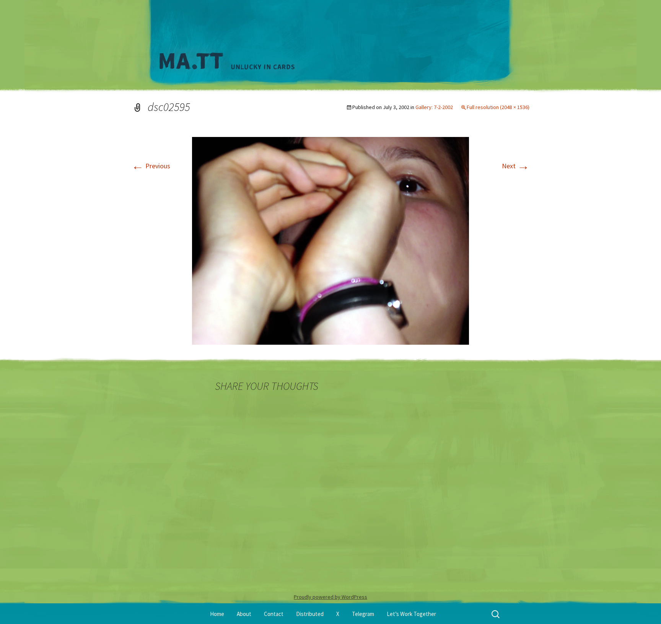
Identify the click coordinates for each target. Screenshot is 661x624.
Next (515, 165)
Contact (273, 613)
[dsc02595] (330, 240)
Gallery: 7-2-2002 (434, 107)
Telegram (363, 613)
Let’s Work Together (411, 613)
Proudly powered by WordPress (330, 596)
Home (217, 613)
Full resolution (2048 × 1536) (498, 107)
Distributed (310, 613)
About (244, 613)
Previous (151, 165)
